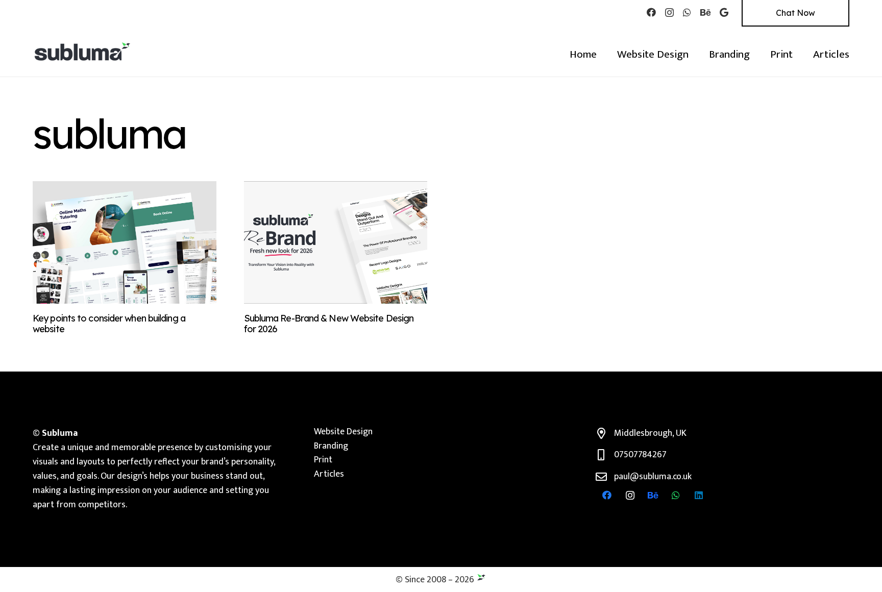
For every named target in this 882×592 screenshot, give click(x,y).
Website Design (343, 431)
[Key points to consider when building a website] (124, 242)
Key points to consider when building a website (109, 323)
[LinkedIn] (699, 495)
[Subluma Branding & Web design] (83, 51)
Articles (329, 474)
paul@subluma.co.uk (653, 476)
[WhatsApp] (687, 12)
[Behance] (705, 12)
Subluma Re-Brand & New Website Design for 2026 (329, 323)
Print (323, 459)
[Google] (724, 12)
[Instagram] (669, 13)
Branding (331, 446)
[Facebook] (651, 12)
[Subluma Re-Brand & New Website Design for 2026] (336, 242)
